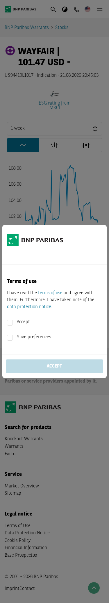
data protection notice (29, 307)
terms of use (50, 293)
